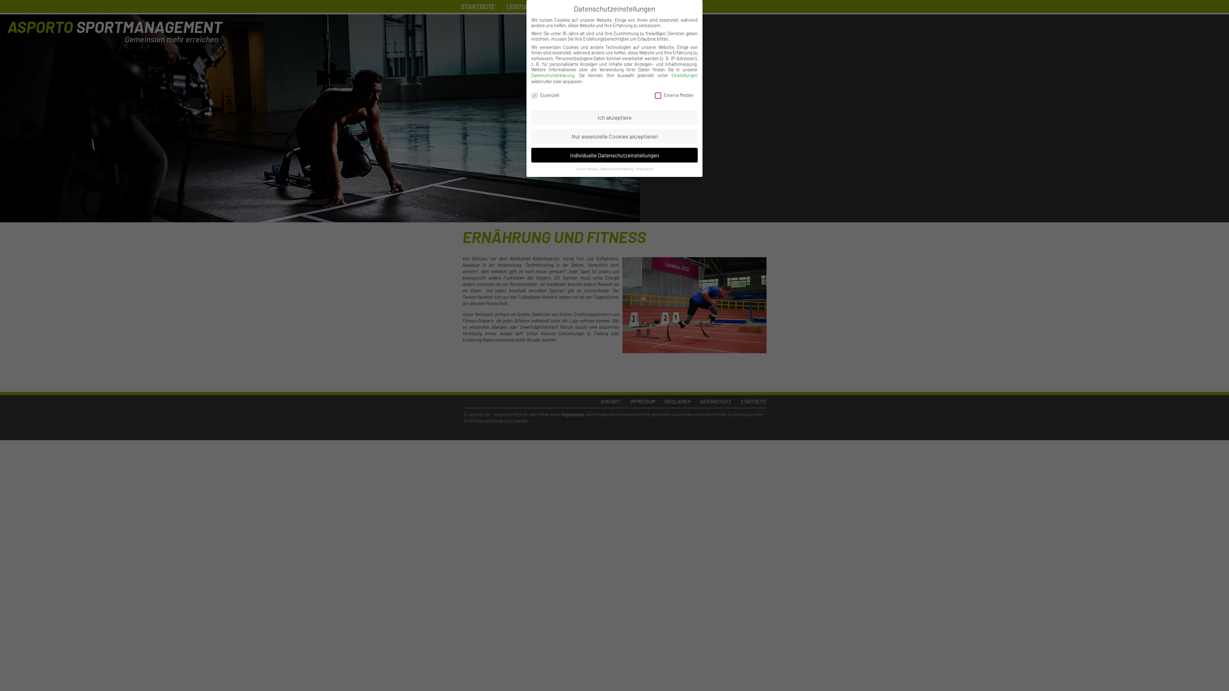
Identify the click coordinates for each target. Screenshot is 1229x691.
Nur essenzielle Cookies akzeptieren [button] (615, 136)
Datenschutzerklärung (552, 75)
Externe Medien (679, 95)
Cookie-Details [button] (587, 169)
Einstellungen (684, 75)
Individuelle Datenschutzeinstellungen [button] (614, 155)
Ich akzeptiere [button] (614, 117)
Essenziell (549, 95)
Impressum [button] (644, 169)
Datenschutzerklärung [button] (617, 169)
